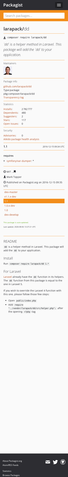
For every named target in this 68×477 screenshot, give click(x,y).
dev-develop (11, 214)
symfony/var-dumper (19, 161)
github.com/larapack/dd (17, 86)
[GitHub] (62, 462)
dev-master (11, 192)
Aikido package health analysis (21, 139)
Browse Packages (11, 475)
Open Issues (10, 123)
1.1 (6, 201)
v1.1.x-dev (10, 196)
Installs (7, 109)
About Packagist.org (12, 460)
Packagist (13, 5)
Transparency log (13, 97)
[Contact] (47, 462)
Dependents (10, 112)
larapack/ (13, 29)
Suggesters (9, 116)
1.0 (6, 210)
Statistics (7, 471)
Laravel (7, 276)
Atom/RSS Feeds (10, 465)
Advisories (9, 135)
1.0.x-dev (9, 205)
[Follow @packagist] (55, 462)
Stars (6, 120)
